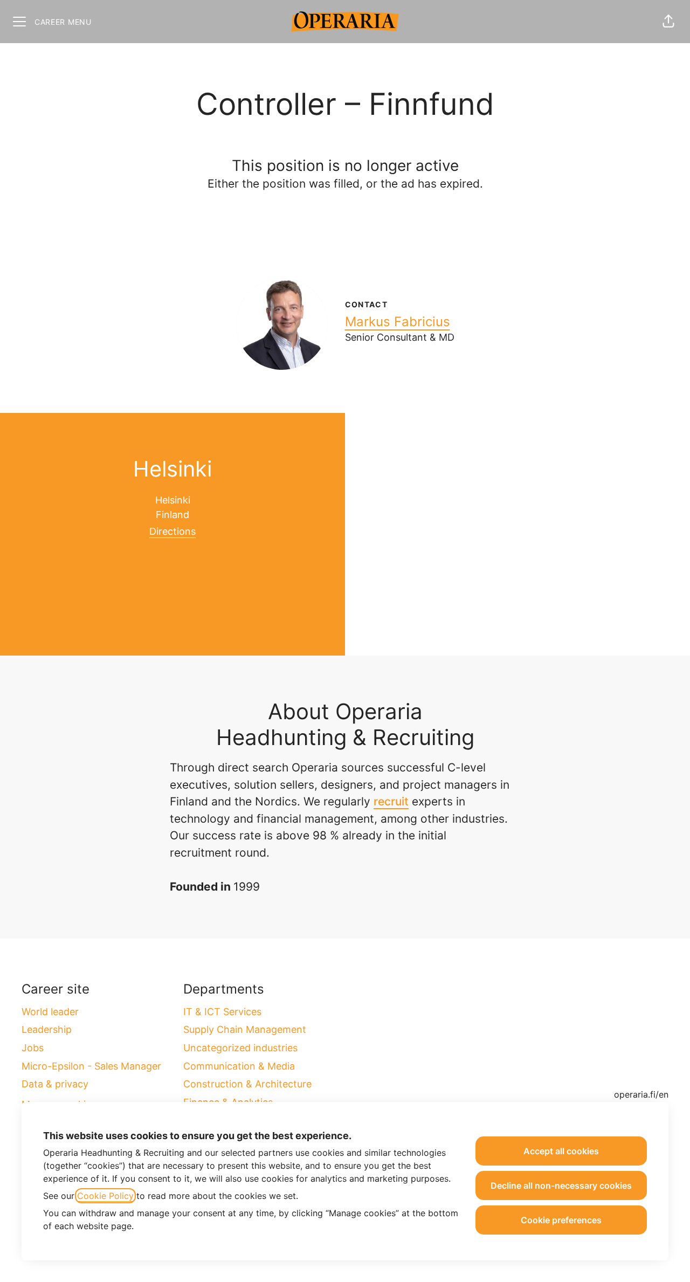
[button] (668, 21)
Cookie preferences (561, 1220)
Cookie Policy (105, 1195)
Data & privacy (55, 1084)
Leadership (47, 1029)
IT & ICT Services (222, 1011)
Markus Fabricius (397, 321)
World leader (50, 1011)
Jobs (33, 1047)
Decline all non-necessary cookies (561, 1185)
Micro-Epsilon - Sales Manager (91, 1066)
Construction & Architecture (247, 1084)
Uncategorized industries (240, 1047)
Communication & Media (239, 1066)
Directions (172, 531)
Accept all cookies (561, 1151)
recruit (391, 801)
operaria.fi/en (641, 1094)
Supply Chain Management (244, 1029)
